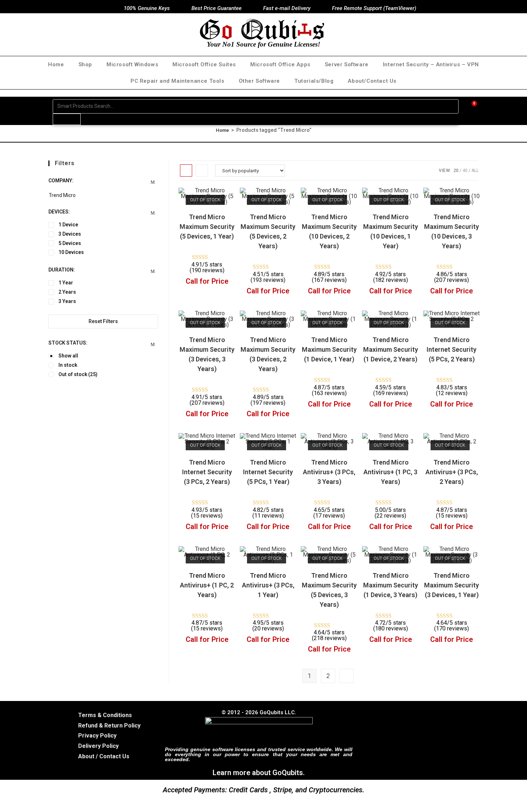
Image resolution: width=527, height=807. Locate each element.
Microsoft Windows (132, 64)
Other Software (259, 81)
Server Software (347, 64)
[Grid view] (186, 170)
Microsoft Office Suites (204, 64)
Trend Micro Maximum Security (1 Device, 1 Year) (329, 349)
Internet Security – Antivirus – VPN (431, 64)
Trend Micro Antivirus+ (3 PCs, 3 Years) (329, 471)
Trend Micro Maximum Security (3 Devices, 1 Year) (451, 585)
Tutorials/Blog (313, 81)
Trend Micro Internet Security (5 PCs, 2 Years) (451, 349)
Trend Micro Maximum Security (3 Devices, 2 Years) (268, 354)
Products (66, 119)
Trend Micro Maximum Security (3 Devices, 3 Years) (207, 354)
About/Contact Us (372, 81)
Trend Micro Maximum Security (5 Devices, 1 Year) (207, 226)
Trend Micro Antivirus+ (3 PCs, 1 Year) (268, 585)
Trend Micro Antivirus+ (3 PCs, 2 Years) (452, 471)
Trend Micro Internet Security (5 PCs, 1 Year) (268, 471)
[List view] (202, 170)
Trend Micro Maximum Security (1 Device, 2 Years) (390, 349)
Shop (85, 64)
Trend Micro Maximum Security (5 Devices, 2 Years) (268, 231)
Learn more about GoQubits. (259, 772)
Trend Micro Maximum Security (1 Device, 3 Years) (390, 585)
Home (56, 64)
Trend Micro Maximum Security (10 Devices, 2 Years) (329, 231)
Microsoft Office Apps (280, 64)
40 (464, 170)
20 (456, 170)
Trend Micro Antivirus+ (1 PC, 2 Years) (207, 585)
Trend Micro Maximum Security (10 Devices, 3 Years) (451, 231)
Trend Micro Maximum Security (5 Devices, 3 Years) (329, 590)
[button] (210, 196)
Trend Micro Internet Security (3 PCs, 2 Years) (207, 471)
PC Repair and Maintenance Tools (177, 81)
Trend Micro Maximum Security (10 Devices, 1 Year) (390, 231)
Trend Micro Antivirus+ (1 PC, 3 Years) (390, 471)
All (475, 170)
